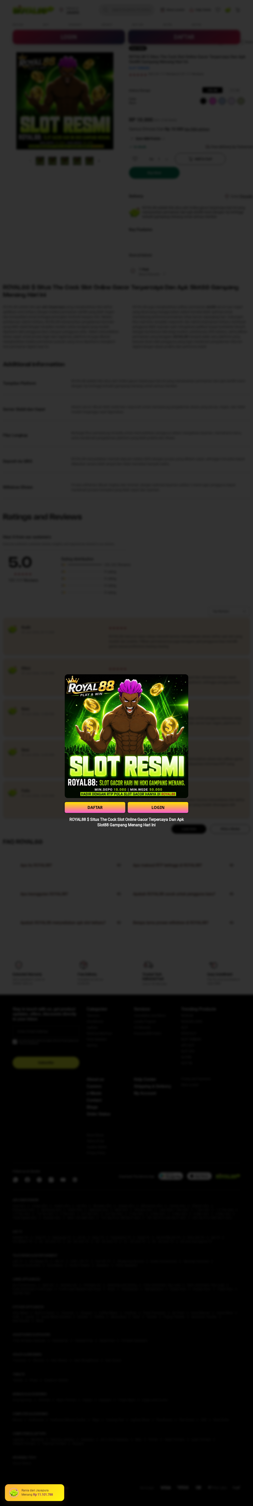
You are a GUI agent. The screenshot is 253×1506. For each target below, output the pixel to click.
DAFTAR (95, 807)
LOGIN (158, 807)
